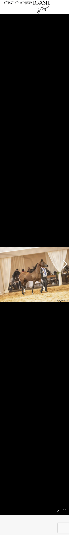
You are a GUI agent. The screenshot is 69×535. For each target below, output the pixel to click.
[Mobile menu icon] (62, 7)
